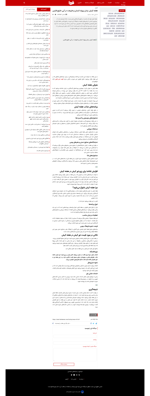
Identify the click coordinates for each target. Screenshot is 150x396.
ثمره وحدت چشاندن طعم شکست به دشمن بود (37, 103)
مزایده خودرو (118, 31)
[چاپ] (53, 15)
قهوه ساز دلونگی (121, 36)
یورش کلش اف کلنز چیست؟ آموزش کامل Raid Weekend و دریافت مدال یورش (37, 90)
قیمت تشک (111, 13)
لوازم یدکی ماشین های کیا (119, 33)
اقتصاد (110, 3)
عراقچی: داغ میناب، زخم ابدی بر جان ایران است (37, 30)
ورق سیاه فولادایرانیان (120, 28)
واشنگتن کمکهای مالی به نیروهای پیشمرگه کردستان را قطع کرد (38, 143)
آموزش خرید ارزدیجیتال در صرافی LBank (38, 94)
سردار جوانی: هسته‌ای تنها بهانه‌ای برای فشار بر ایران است (37, 44)
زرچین (108, 26)
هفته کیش (92, 315)
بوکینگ (113, 28)
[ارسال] (56, 15)
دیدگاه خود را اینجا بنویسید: (89, 346)
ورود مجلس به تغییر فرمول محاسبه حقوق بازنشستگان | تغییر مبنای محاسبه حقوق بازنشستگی (38, 119)
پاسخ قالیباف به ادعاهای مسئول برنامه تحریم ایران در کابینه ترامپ (36, 72)
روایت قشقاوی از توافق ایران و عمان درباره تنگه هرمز (37, 34)
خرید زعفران (112, 26)
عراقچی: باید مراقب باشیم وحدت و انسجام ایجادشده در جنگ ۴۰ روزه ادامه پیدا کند (38, 67)
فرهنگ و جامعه (89, 3)
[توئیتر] (71, 375)
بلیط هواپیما (111, 31)
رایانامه (95, 340)
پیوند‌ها (123, 5)
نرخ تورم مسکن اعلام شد (42, 151)
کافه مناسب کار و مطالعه (113, 21)
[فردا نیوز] (71, 3)
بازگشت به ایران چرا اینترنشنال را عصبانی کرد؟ (37, 77)
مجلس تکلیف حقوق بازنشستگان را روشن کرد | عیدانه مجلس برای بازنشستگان (37, 25)
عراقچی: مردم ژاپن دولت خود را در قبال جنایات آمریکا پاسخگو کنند (37, 50)
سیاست (117, 3)
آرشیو (66, 379)
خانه (124, 3)
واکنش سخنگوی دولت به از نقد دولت (39, 135)
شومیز (116, 36)
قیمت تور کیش (59, 79)
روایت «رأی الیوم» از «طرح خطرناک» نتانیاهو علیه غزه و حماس (36, 58)
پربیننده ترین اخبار (30, 9)
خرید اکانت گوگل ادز (120, 26)
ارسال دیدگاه (64, 364)
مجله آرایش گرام (121, 23)
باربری (123, 31)
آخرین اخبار (43, 9)
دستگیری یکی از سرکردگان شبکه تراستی (38, 54)
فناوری (80, 3)
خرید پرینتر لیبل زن (107, 28)
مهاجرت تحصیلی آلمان (112, 16)
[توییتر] (93, 323)
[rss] (79, 375)
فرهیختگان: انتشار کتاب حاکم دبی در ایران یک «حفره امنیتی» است (37, 81)
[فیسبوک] (91, 323)
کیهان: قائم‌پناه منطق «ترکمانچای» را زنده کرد (38, 86)
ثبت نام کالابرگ (114, 23)
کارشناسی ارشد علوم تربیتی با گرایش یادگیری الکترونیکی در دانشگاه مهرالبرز (37, 99)
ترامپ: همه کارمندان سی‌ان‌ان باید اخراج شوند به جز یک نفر (36, 20)
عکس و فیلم (101, 3)
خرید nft (107, 23)
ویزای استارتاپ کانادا (120, 18)
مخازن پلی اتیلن (112, 18)
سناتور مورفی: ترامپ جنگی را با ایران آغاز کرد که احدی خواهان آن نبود (37, 15)
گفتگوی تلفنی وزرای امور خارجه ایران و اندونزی (37, 138)
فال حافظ (105, 18)
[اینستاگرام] (76, 375)
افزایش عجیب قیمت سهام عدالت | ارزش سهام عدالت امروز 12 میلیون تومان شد (37, 113)
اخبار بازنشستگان (121, 16)
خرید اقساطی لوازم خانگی (119, 13)
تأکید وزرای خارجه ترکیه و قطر (41, 63)
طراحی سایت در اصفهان (108, 33)
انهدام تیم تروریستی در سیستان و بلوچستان (38, 147)
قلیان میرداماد (121, 21)
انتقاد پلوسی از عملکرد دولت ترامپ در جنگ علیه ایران (36, 107)
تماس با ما (74, 379)
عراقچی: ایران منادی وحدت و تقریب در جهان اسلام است (37, 39)
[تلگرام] (96, 323)
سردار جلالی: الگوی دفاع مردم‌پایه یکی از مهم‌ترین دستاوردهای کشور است (36, 131)
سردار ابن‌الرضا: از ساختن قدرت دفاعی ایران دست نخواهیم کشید (36, 125)
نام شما (95, 333)
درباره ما (81, 379)
